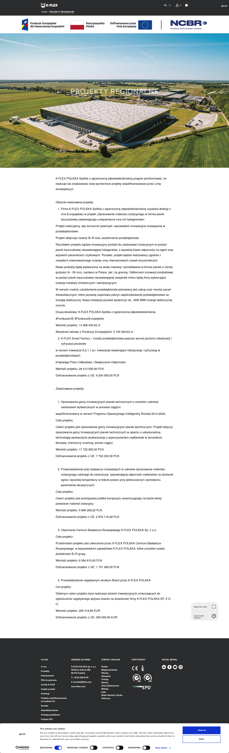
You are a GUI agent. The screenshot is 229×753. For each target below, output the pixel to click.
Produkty (45, 671)
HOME (44, 12)
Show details (161, 748)
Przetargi (45, 693)
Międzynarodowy (109, 669)
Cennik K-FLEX (48, 684)
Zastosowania (47, 675)
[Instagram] (181, 667)
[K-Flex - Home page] (54, 5)
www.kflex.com (78, 686)
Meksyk (104, 688)
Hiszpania (106, 676)
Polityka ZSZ (47, 719)
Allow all (202, 730)
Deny (201, 739)
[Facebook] (169, 667)
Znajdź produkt (48, 689)
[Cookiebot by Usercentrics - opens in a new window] (22, 748)
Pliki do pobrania (49, 680)
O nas (43, 666)
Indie (103, 691)
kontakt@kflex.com (82, 681)
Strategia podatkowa (50, 714)
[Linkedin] (164, 667)
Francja (104, 679)
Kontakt (44, 705)
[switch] (93, 748)
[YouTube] (175, 667)
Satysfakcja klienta (49, 710)
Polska (104, 666)
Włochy (105, 672)
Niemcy (104, 682)
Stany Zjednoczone (110, 685)
